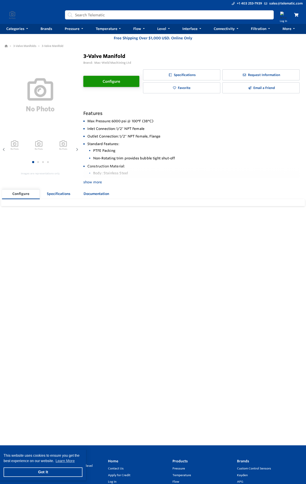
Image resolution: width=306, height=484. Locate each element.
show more (92, 182)
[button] (17, 29)
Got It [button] (43, 472)
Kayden (242, 475)
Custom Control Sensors (254, 468)
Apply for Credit (119, 475)
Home (113, 461)
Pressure (178, 468)
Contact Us (116, 468)
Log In (112, 481)
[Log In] (283, 15)
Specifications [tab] (58, 194)
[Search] (69, 15)
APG (240, 481)
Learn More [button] (65, 461)
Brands (243, 461)
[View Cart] (296, 15)
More (287, 29)
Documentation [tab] (96, 194)
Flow (175, 481)
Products (180, 461)
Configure (111, 81)
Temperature (181, 475)
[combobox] (169, 15)
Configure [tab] (20, 194)
